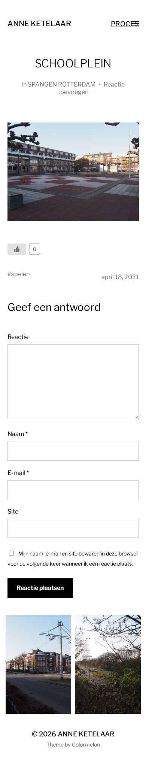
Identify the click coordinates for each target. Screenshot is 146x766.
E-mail (18, 472)
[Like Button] (16, 249)
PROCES (125, 24)
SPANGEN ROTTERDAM (62, 84)
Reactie (17, 336)
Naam (17, 434)
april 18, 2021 (120, 277)
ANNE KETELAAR (39, 23)
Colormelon (86, 744)
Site (12, 511)
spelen (20, 274)
